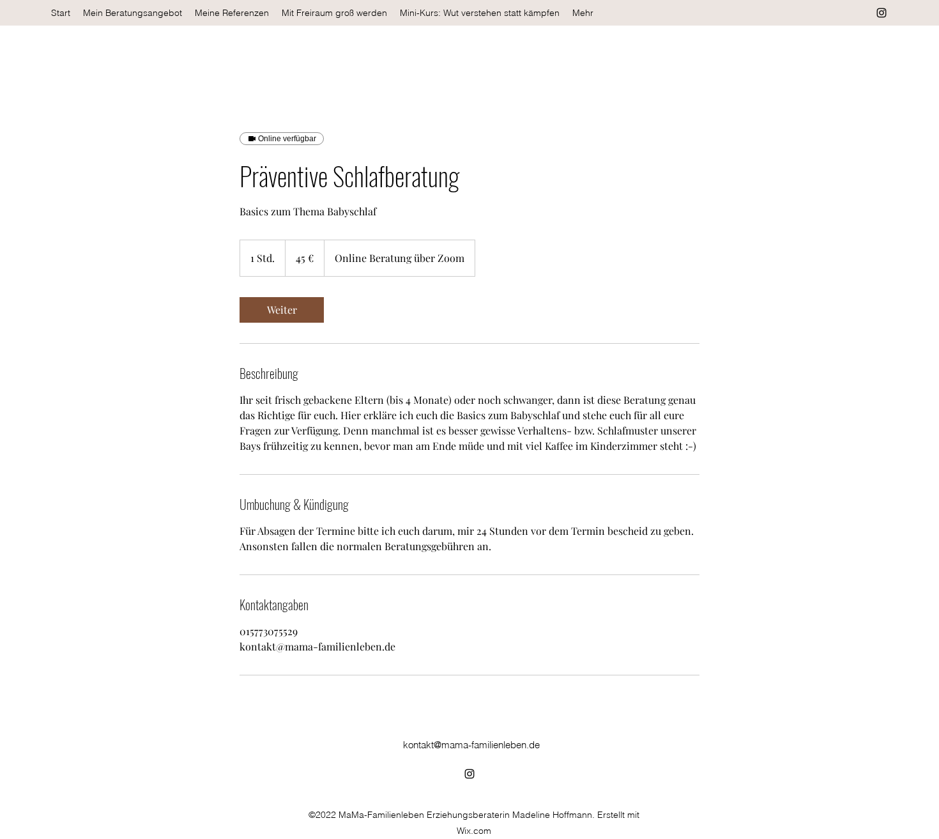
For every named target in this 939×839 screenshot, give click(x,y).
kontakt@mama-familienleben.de (471, 745)
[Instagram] (881, 12)
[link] (282, 310)
